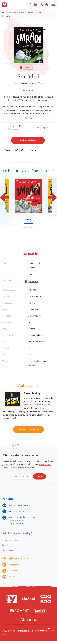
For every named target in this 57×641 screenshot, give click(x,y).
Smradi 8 (28, 219)
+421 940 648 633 (17, 511)
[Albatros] (11, 599)
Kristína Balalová (35, 335)
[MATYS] (40, 610)
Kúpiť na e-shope (28, 140)
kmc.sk (5, 545)
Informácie (20, 150)
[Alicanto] (28, 619)
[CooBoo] (46, 599)
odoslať (39, 476)
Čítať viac (29, 118)
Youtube (12, 576)
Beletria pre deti (16, 12)
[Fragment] (19, 610)
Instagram (13, 564)
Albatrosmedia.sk (10, 540)
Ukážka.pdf (33, 281)
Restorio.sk (7, 550)
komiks (31, 267)
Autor (34, 150)
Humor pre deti (35, 12)
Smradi (31, 328)
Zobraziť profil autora (28, 429)
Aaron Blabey (29, 90)
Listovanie (28, 67)
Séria (7, 150)
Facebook (12, 570)
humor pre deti (35, 263)
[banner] (5, 4)
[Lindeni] (28, 599)
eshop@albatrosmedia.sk (20, 505)
